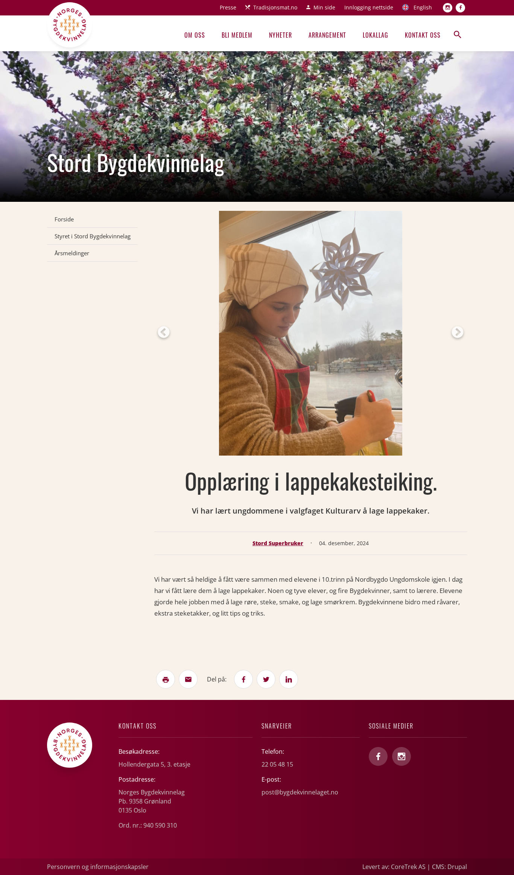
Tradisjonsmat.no (275, 7)
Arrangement (327, 35)
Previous (163, 333)
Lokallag (375, 35)
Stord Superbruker (277, 543)
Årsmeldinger (72, 253)
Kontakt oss (423, 35)
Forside (64, 219)
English (423, 7)
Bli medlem (237, 35)
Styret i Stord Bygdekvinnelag (93, 236)
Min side (324, 7)
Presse (228, 7)
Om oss (194, 35)
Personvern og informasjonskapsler (98, 867)
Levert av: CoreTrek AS (394, 867)
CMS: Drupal (449, 867)
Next (457, 333)
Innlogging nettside (368, 7)
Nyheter (280, 35)
